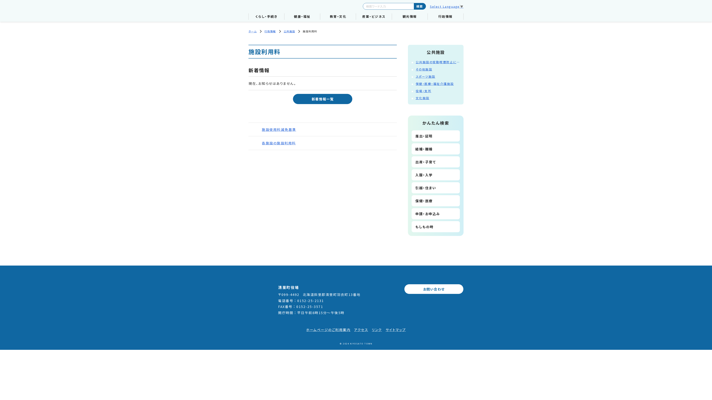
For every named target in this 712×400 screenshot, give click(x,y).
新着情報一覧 (323, 98)
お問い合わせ (434, 289)
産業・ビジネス (374, 16)
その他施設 (424, 69)
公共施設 (289, 31)
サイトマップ (396, 329)
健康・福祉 (302, 16)
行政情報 (445, 16)
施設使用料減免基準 (279, 129)
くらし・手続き (267, 16)
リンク (377, 329)
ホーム (252, 31)
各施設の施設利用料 (279, 143)
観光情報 (410, 16)
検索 (419, 6)
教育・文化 (338, 16)
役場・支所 (423, 91)
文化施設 (422, 98)
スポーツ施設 (425, 76)
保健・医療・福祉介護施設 (435, 83)
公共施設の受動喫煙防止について (438, 62)
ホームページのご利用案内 (328, 329)
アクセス (361, 329)
